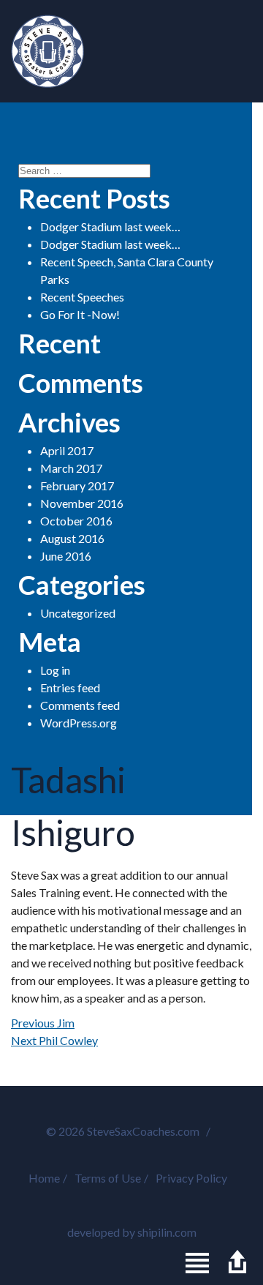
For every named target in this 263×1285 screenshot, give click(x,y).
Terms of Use (108, 1178)
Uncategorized (77, 613)
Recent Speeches (82, 297)
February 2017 (77, 485)
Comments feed (80, 705)
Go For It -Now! (80, 314)
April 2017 (67, 450)
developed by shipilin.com (132, 1232)
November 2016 (81, 503)
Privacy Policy (191, 1178)
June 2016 (65, 556)
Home (44, 1178)
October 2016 (76, 521)
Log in (55, 670)
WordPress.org (78, 723)
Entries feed (70, 687)
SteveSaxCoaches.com (47, 51)
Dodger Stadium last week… (110, 226)
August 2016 (72, 538)
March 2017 (71, 468)
